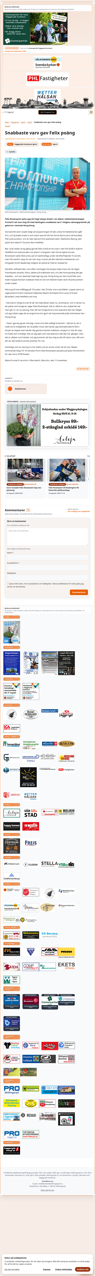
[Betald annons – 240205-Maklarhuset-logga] (11, 864)
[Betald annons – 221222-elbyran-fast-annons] (49, 744)
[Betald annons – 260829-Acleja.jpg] (11, 632)
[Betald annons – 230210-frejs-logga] (30, 843)
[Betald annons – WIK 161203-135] (30, 1045)
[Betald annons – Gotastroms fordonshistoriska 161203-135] (30, 1103)
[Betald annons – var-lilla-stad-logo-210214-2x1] (30, 813)
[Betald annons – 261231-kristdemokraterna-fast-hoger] (11, 1000)
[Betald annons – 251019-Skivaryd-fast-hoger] (66, 1103)
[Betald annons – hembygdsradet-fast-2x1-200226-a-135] (11, 1116)
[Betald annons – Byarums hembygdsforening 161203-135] (47, 1116)
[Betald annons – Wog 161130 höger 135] (30, 952)
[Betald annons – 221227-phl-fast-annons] (47, 79)
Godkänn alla (83, 1269)
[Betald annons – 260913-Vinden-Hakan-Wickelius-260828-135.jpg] (49, 663)
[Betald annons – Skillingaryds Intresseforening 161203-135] (47, 1103)
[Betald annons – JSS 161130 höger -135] (49, 952)
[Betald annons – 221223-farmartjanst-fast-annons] (11, 744)
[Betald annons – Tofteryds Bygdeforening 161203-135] (30, 1134)
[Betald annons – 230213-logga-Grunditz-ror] (30, 758)
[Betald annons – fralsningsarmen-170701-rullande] (30, 892)
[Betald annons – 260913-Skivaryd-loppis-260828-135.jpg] (66, 663)
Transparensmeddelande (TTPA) (15, 51)
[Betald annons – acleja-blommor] (11, 813)
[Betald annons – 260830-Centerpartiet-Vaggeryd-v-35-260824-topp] (47, 29)
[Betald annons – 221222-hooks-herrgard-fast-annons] (30, 714)
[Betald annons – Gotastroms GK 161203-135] (30, 1059)
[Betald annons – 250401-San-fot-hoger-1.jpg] (66, 758)
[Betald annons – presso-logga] (66, 953)
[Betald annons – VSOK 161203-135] (28, 1072)
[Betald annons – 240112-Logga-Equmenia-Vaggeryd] (66, 905)
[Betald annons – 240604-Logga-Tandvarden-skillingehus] (47, 769)
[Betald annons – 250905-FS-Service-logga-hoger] (11, 795)
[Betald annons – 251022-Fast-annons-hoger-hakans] (66, 744)
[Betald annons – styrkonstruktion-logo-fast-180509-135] (47, 967)
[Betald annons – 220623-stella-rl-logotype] (49, 864)
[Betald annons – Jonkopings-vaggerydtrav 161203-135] (47, 1059)
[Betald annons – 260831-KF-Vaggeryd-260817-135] (11, 691)
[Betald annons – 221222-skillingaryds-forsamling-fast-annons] (11, 890)
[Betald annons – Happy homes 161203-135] (11, 826)
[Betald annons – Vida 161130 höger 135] (11, 967)
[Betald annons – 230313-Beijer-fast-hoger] (66, 812)
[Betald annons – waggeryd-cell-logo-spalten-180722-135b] (11, 980)
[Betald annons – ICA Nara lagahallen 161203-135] (11, 728)
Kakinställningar (47, 1190)
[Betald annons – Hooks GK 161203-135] (11, 1072)
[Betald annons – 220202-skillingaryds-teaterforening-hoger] (66, 1119)
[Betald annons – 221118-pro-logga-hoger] (11, 1134)
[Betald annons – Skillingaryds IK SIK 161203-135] (49, 1046)
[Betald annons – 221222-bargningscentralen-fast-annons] (11, 935)
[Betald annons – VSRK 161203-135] (11, 1059)
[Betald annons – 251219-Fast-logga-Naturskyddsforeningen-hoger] (30, 1088)
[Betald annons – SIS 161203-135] (11, 1045)
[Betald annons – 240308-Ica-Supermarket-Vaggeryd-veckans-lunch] (66, 714)
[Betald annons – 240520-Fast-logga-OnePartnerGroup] (11, 876)
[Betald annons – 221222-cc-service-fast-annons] (49, 934)
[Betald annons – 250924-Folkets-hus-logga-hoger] (11, 846)
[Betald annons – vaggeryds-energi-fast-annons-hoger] (11, 1151)
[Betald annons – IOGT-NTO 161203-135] (49, 1090)
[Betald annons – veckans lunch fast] (49, 710)
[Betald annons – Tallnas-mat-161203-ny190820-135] (11, 714)
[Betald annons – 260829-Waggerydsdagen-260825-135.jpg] (30, 663)
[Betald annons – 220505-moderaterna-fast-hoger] (11, 1022)
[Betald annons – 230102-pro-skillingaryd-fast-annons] (11, 1090)
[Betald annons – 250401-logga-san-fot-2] (28, 777)
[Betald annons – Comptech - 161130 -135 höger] (30, 967)
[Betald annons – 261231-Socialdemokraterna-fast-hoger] (31, 1000)
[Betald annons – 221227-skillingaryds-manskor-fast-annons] (28, 1115)
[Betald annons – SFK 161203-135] (66, 1045)
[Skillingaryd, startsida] (47, 112)
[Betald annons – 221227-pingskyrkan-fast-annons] (47, 907)
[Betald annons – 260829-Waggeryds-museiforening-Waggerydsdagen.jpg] (11, 663)
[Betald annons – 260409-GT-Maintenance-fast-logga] (11, 758)
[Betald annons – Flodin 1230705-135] (30, 865)
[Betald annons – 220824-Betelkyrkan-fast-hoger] (66, 891)
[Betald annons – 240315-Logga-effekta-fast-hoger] (11, 770)
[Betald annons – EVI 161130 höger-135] (11, 952)
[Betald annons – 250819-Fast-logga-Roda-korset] (49, 812)
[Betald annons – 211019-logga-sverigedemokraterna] (66, 998)
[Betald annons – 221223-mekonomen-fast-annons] (30, 935)
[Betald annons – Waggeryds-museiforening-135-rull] (66, 1090)
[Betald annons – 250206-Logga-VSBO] (66, 865)
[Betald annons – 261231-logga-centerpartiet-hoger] (50, 1000)
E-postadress (13, 563)
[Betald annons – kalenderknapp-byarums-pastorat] (47, 63)
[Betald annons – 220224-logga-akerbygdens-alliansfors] (28, 920)
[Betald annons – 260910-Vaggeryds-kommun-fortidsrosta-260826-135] (30, 691)
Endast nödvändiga (63, 1269)
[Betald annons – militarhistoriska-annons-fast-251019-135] (11, 1103)
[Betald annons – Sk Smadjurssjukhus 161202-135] (30, 745)
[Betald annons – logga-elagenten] (30, 826)
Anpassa (46, 1269)
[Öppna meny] (91, 112)
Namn (10, 553)
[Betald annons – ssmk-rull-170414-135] (66, 1059)
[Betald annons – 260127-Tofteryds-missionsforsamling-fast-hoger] (30, 907)
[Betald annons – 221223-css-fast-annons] (47, 757)
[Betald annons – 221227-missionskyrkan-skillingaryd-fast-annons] (11, 919)
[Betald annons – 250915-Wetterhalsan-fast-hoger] (47, 96)
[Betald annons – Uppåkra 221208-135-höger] (66, 966)
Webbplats (11, 573)
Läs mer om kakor (12, 1269)
